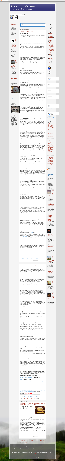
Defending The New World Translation (13, 38)
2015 (49, 28)
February (51, 58)
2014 (49, 29)
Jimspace (49, 153)
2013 (49, 31)
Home (32, 440)
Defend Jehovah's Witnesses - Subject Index (50, 182)
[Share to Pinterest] (37, 260)
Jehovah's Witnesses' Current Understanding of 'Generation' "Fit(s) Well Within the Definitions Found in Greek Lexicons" (50, 271)
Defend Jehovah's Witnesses (23, 6)
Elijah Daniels (50, 169)
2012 (49, 32)
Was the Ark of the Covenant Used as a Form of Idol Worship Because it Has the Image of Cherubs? (32, 404)
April (50, 55)
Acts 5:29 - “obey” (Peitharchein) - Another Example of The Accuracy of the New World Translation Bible (50, 205)
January (50, 59)
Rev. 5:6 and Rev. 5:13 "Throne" (26, 31)
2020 (49, 23)
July (50, 40)
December (51, 33)
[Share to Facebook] (36, 260)
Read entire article (14, 98)
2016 (49, 27)
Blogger (38, 457)
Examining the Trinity (50, 127)
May (50, 54)
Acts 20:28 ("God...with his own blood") (28, 265)
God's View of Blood (50, 132)
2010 (49, 62)
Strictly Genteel (49, 166)
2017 (49, 25)
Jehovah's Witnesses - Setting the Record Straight (50, 140)
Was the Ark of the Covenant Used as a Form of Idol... (51, 51)
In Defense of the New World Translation (50, 137)
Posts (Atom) (26, 442)
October (50, 36)
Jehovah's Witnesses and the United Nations (50, 143)
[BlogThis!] (34, 260)
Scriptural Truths (50, 157)
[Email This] (33, 260)
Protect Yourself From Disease (50, 247)
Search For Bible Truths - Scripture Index (50, 161)
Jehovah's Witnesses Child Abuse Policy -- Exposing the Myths (50, 145)
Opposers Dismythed (50, 154)
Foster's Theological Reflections (50, 129)
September (51, 37)
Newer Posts (22, 440)
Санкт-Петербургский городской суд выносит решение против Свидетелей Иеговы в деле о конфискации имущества (50, 217)
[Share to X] (35, 260)
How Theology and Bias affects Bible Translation (50, 134)
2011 (49, 61)
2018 (49, 24)
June (50, 41)
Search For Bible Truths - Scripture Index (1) (50, 164)
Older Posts (42, 440)
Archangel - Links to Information (53, 283)
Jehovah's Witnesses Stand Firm (50, 148)
